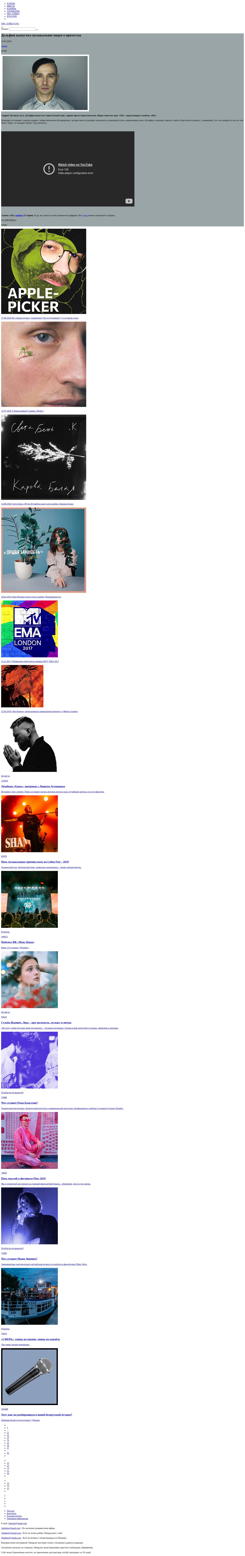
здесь (85, 215)
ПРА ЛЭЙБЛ (13, 14)
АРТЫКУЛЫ (13, 11)
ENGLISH (12, 16)
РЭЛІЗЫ (11, 3)
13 (8, 1438)
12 (8, 1435)
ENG (16, 23)
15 (8, 1443)
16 (8, 1445)
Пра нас (10, 1511)
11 (8, 1432)
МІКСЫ (11, 6)
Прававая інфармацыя (17, 1518)
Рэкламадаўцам (14, 1516)
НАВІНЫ (11, 8)
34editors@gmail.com (11, 1533)
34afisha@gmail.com (10, 1528)
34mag (4, 46)
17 (8, 1448)
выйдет (19, 215)
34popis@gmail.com (17, 1523)
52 (8, 1453)
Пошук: (5, 29)
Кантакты (11, 1513)
